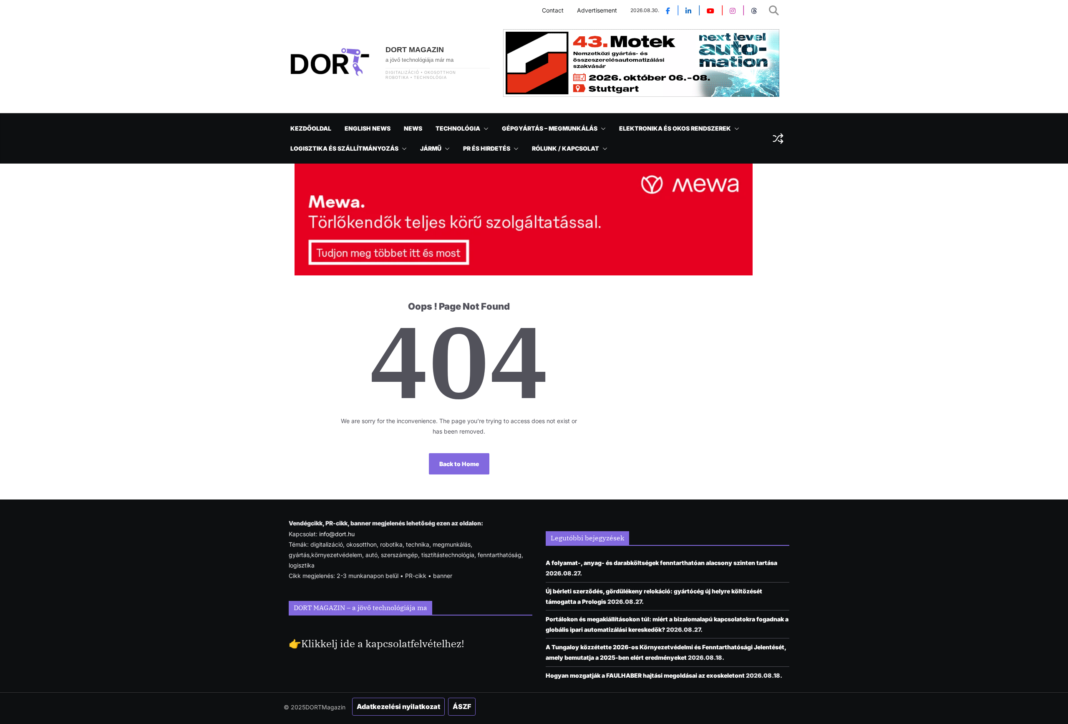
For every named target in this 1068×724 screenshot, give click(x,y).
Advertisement (597, 10)
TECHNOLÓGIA (458, 128)
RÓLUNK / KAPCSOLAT (565, 148)
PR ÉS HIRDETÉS (486, 148)
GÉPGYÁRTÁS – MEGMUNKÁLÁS (549, 128)
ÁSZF (462, 706)
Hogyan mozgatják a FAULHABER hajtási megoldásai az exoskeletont (645, 675)
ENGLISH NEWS (367, 128)
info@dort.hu (337, 533)
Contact (553, 10)
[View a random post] (778, 138)
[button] (484, 128)
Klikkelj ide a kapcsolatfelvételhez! (382, 643)
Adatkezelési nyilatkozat (398, 706)
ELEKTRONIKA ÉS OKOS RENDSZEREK (675, 128)
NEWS (413, 128)
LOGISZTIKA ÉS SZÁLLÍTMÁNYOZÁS (344, 148)
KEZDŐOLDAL (310, 128)
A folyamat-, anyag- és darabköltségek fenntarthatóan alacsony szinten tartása (661, 562)
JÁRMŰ (430, 148)
